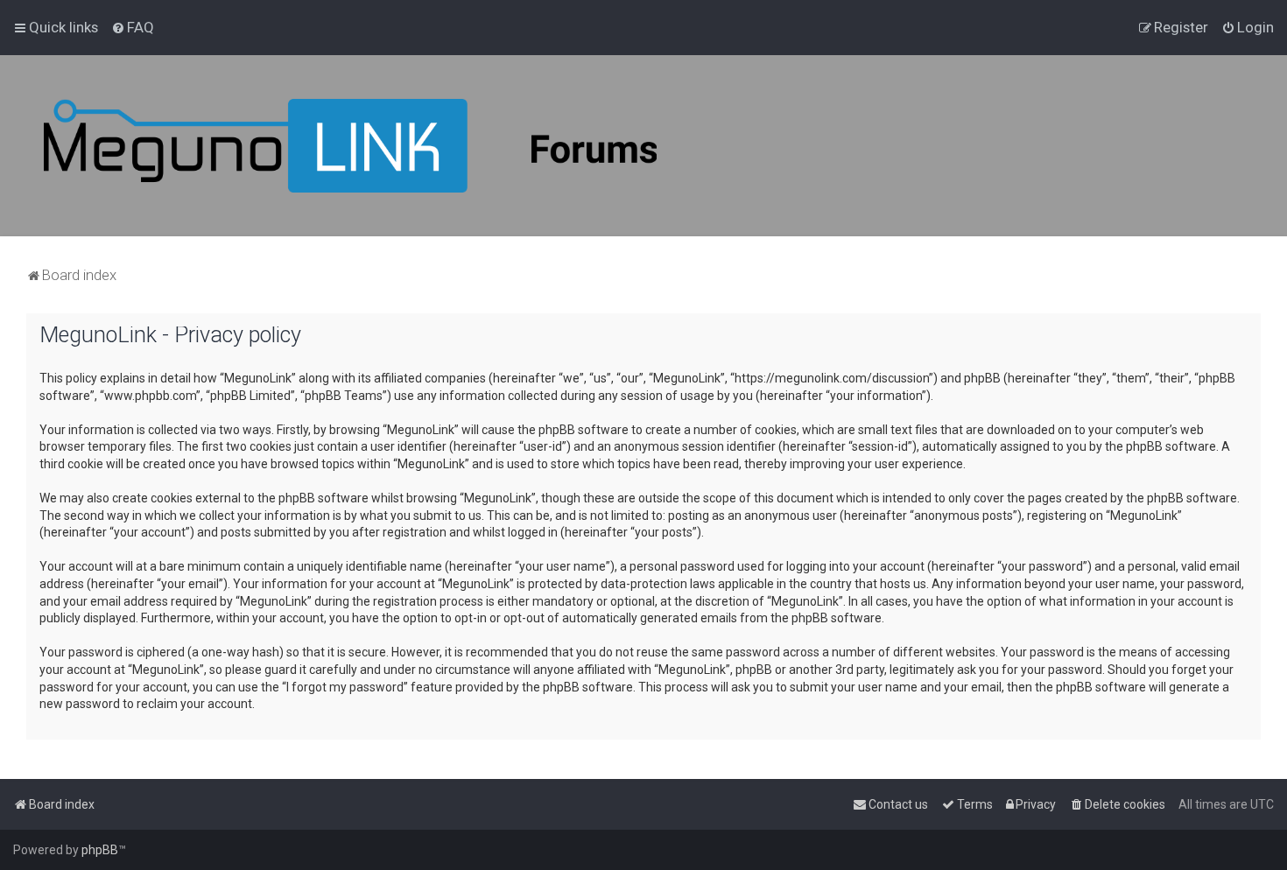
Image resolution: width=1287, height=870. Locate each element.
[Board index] (350, 146)
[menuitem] (132, 27)
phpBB (99, 850)
